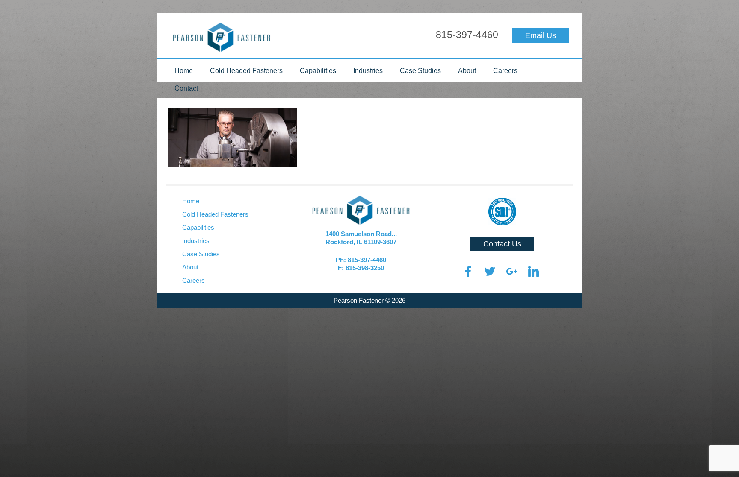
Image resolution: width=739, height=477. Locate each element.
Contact (186, 88)
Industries (368, 70)
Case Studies (420, 70)
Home (183, 70)
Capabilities (318, 70)
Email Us (540, 35)
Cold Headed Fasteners (246, 70)
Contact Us (502, 244)
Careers (505, 70)
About (467, 70)
